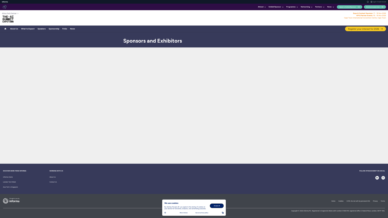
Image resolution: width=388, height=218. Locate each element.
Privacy (375, 201)
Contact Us (53, 182)
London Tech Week (9, 182)
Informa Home (8, 177)
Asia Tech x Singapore (10, 187)
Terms (383, 201)
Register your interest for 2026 (363, 29)
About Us (53, 177)
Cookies (341, 201)
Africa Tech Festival (9, 13)
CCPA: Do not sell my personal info (358, 201)
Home (333, 201)
